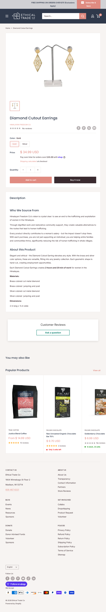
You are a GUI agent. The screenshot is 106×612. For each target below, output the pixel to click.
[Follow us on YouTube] (23, 578)
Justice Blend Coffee (17, 433)
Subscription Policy (66, 546)
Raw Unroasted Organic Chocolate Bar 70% (61, 435)
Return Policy (64, 538)
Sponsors (10, 516)
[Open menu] (7, 16)
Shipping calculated (28, 161)
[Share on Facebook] (78, 128)
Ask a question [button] (53, 332)
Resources (10, 512)
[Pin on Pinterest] (84, 128)
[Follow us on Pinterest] (18, 578)
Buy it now (75, 180)
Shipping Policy (65, 542)
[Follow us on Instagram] (13, 578)
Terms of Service (65, 550)
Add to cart (31, 180)
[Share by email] (94, 128)
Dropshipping (64, 508)
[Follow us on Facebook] (7, 578)
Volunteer (62, 516)
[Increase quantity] (38, 170)
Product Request (65, 512)
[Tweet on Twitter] (89, 128)
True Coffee (13, 430)
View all (97, 370)
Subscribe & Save (91, 4)
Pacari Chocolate (54, 430)
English (10, 567)
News (8, 508)
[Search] (82, 16)
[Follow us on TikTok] (28, 578)
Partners (61, 487)
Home (8, 28)
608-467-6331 (12, 489)
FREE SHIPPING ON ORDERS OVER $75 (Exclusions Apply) (53, 4)
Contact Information (67, 483)
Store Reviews (64, 491)
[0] (98, 16)
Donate (9, 530)
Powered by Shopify (13, 604)
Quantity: (14, 170)
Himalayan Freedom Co (20, 125)
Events (9, 504)
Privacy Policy (64, 530)
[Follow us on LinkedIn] (34, 578)
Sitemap (61, 554)
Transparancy (64, 479)
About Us (62, 475)
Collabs (61, 504)
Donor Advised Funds (15, 534)
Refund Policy (64, 534)
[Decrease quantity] (23, 170)
